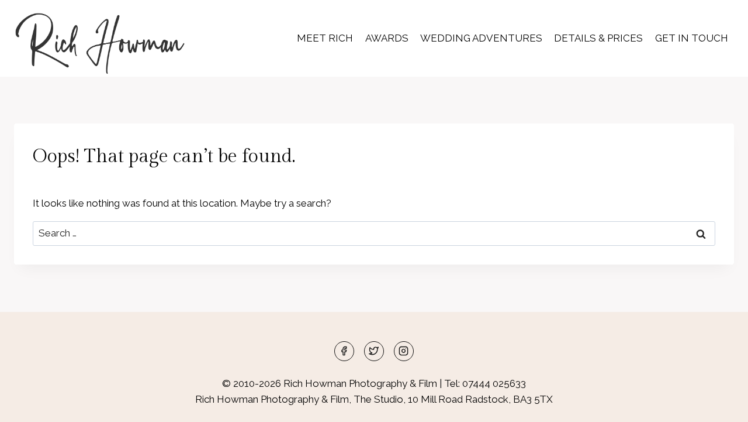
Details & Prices (598, 38)
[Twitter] (374, 351)
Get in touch (691, 38)
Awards (386, 38)
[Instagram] (404, 351)
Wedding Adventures (481, 38)
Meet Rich (325, 38)
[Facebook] (344, 351)
